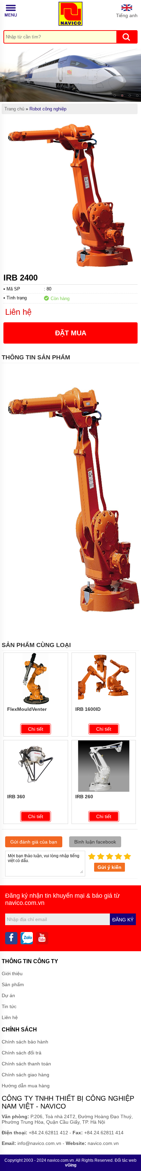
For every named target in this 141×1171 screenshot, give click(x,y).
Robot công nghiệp (47, 108)
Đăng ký (122, 919)
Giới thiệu (12, 973)
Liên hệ (10, 1017)
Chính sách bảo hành (25, 1041)
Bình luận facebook (95, 842)
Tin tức (9, 1006)
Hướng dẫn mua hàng (26, 1085)
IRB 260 (84, 796)
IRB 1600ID (88, 709)
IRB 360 (16, 796)
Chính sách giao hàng (25, 1074)
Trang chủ (14, 108)
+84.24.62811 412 (48, 1132)
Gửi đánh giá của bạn (33, 842)
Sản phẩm (13, 984)
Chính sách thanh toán (26, 1063)
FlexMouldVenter (27, 709)
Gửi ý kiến (109, 867)
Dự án (8, 995)
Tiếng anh (127, 15)
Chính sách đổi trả (21, 1052)
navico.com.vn (24, 902)
